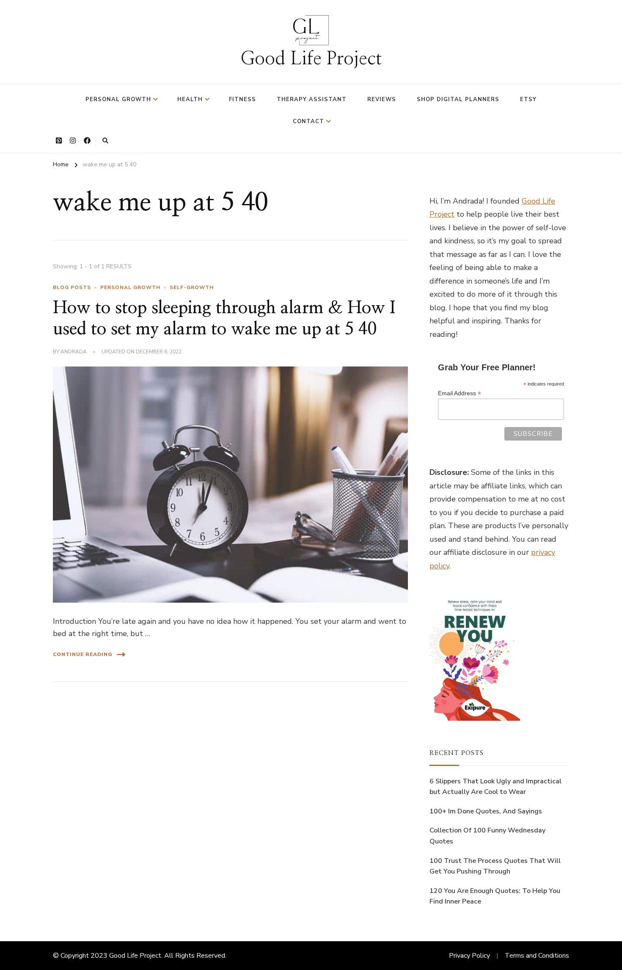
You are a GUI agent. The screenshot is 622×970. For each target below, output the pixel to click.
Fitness (242, 99)
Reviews (381, 99)
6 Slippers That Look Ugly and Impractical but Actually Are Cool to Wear (495, 787)
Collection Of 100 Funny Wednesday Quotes (487, 836)
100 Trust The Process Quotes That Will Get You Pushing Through (495, 866)
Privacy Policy (469, 955)
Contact (308, 121)
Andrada (74, 351)
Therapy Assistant (312, 99)
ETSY (528, 99)
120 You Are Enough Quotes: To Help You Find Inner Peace (494, 896)
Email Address (459, 393)
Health (190, 99)
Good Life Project (311, 59)
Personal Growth (118, 99)
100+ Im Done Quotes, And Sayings (485, 811)
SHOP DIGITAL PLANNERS (458, 99)
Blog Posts (72, 287)
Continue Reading (83, 654)
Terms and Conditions (537, 955)
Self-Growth (192, 287)
